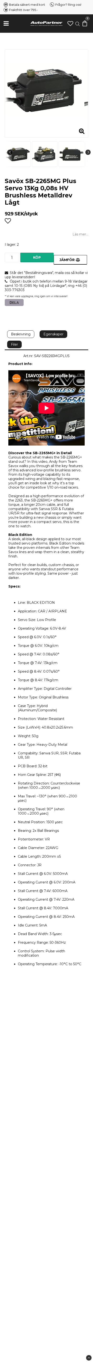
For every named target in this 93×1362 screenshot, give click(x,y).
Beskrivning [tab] (21, 334)
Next (88, 152)
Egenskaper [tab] (53, 334)
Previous (9, 152)
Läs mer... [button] (80, 234)
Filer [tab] (14, 344)
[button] (70, 23)
